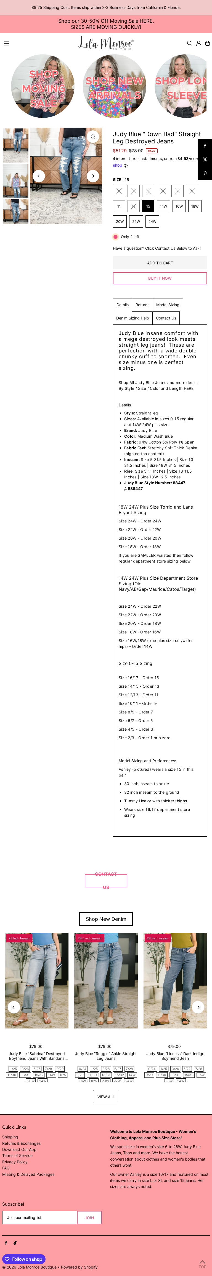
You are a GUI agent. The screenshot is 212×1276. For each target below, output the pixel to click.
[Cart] (207, 43)
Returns (142, 304)
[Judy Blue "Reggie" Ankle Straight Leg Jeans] (106, 980)
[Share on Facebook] (205, 146)
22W (136, 221)
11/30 (11, 1075)
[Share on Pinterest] (205, 173)
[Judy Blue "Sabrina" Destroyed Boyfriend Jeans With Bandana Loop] (37, 980)
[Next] (93, 176)
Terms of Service (17, 1155)
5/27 (36, 1069)
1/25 (13, 1069)
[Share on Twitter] (205, 159)
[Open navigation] (38, 43)
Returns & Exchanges (21, 1143)
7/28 (48, 1069)
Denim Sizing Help (132, 318)
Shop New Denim (106, 919)
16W (179, 206)
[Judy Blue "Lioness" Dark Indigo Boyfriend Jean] (175, 980)
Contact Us (166, 318)
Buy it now (160, 278)
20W (120, 221)
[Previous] (39, 176)
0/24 (82, 1069)
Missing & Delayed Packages (28, 1174)
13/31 (25, 1075)
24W (152, 221)
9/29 (60, 1069)
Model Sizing (167, 304)
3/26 (25, 1069)
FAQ (6, 1168)
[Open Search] (189, 43)
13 (134, 206)
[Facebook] (6, 1243)
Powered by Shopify (79, 1267)
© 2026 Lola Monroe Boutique (29, 1267)
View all (106, 1096)
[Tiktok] (15, 1243)
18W (194, 206)
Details (122, 304)
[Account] (198, 43)
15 (148, 206)
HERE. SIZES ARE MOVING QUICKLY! (112, 24)
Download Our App (19, 1149)
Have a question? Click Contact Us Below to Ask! (157, 248)
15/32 (39, 1075)
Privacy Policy (15, 1161)
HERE (189, 388)
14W (163, 206)
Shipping (10, 1137)
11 (119, 206)
